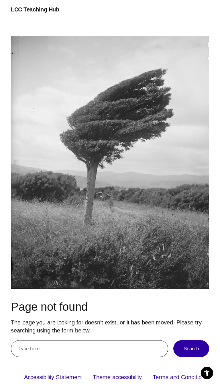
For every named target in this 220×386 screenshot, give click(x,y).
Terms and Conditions (180, 377)
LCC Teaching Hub (35, 9)
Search (191, 348)
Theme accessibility (117, 377)
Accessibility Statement (53, 377)
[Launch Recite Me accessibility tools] (207, 373)
